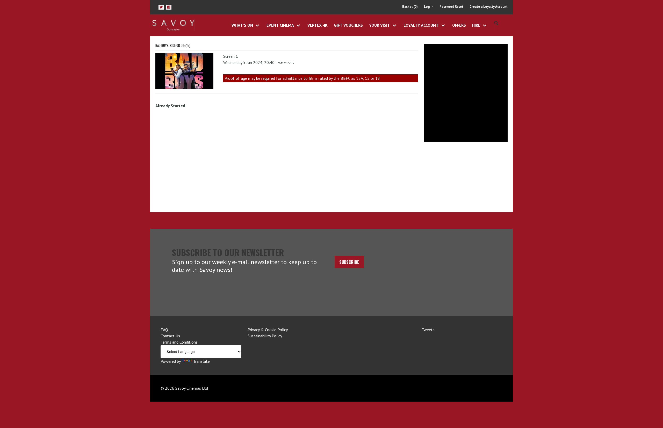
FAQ (164, 329)
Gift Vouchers (348, 25)
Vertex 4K (317, 25)
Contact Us (170, 335)
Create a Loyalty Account (489, 6)
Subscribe (349, 262)
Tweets (428, 329)
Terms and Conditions (179, 342)
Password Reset (451, 6)
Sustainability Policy (265, 335)
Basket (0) (410, 6)
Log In (428, 6)
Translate (201, 361)
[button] (161, 7)
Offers (459, 25)
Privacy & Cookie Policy (268, 329)
